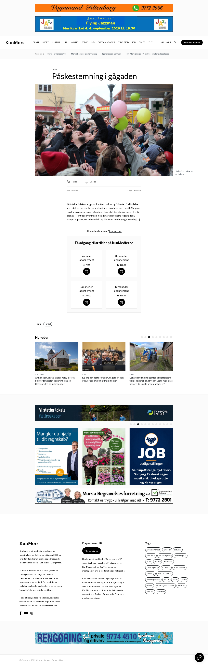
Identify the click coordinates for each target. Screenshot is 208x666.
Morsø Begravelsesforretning (80, 54)
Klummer (166, 567)
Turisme (150, 591)
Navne (74, 42)
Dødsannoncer (106, 42)
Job (134, 42)
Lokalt (35, 42)
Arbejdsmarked (153, 550)
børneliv (167, 550)
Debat (84, 42)
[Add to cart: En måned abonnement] (86, 271)
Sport (45, 42)
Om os (142, 42)
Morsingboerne (153, 579)
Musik (166, 579)
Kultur (56, 42)
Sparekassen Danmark (107, 54)
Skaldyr (149, 585)
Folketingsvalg (165, 555)
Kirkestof (168, 561)
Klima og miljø (152, 567)
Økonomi (161, 591)
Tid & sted (123, 42)
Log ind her (115, 231)
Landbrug (150, 573)
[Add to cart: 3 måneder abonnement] (121, 271)
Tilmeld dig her (91, 551)
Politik (184, 579)
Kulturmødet (179, 567)
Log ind (168, 42)
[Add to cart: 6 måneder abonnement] (86, 302)
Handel (48, 324)
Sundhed (181, 585)
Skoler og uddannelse (165, 585)
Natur (175, 579)
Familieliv (150, 555)
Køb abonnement (192, 42)
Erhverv (177, 550)
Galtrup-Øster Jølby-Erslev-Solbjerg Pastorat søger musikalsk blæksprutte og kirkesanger (55, 380)
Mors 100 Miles (165, 573)
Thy (151, 42)
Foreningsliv (180, 555)
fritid (148, 561)
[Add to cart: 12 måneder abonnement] (121, 302)
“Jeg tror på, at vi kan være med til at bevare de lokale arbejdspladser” (151, 380)
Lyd (92, 42)
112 (65, 42)
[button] (142, 337)
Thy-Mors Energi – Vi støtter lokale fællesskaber (143, 54)
